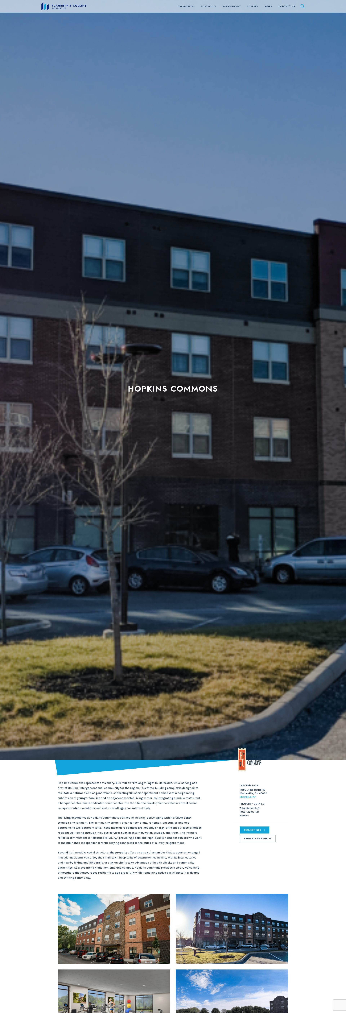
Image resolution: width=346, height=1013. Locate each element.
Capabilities (186, 6)
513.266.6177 (248, 797)
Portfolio (208, 6)
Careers (252, 6)
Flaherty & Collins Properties (63, 6)
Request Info (252, 830)
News (268, 6)
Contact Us (286, 6)
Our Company (231, 6)
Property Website (256, 838)
